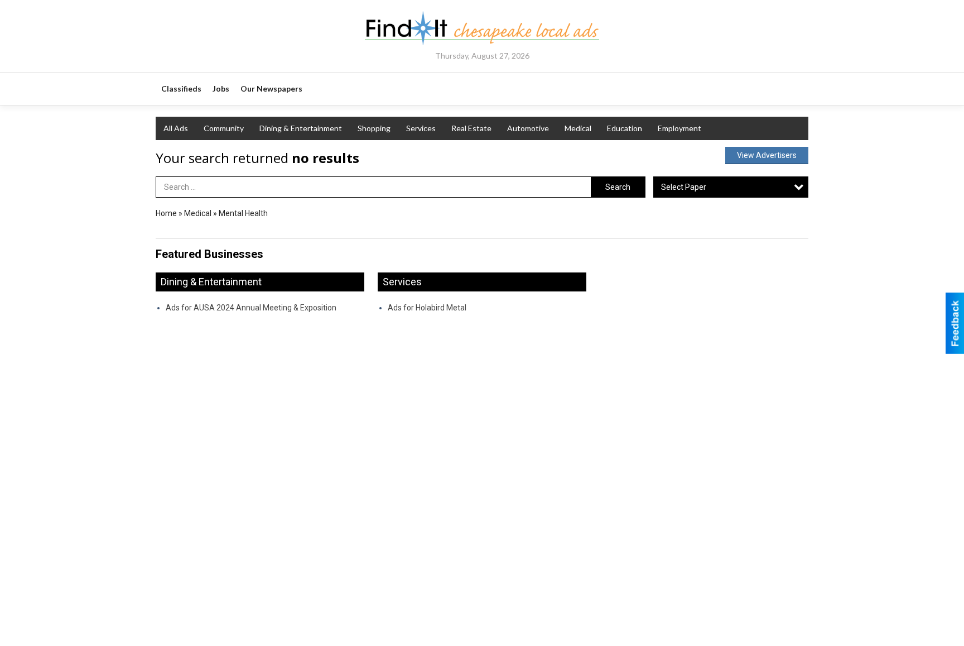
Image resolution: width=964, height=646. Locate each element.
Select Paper (683, 187)
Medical (578, 128)
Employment (679, 128)
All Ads (175, 128)
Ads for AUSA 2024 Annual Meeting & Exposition (251, 307)
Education (624, 128)
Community (224, 128)
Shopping (374, 128)
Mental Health (243, 213)
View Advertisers (767, 155)
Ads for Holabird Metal (427, 307)
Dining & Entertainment (300, 128)
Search (617, 187)
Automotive (528, 128)
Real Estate (471, 128)
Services (421, 128)
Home (166, 213)
